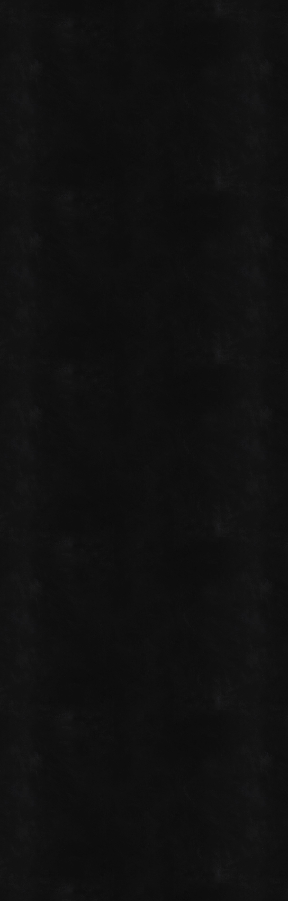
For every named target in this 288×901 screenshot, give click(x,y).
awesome (128, 717)
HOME (27, 53)
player (147, 717)
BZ (265, 883)
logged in (47, 813)
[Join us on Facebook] (248, 9)
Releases (158, 88)
